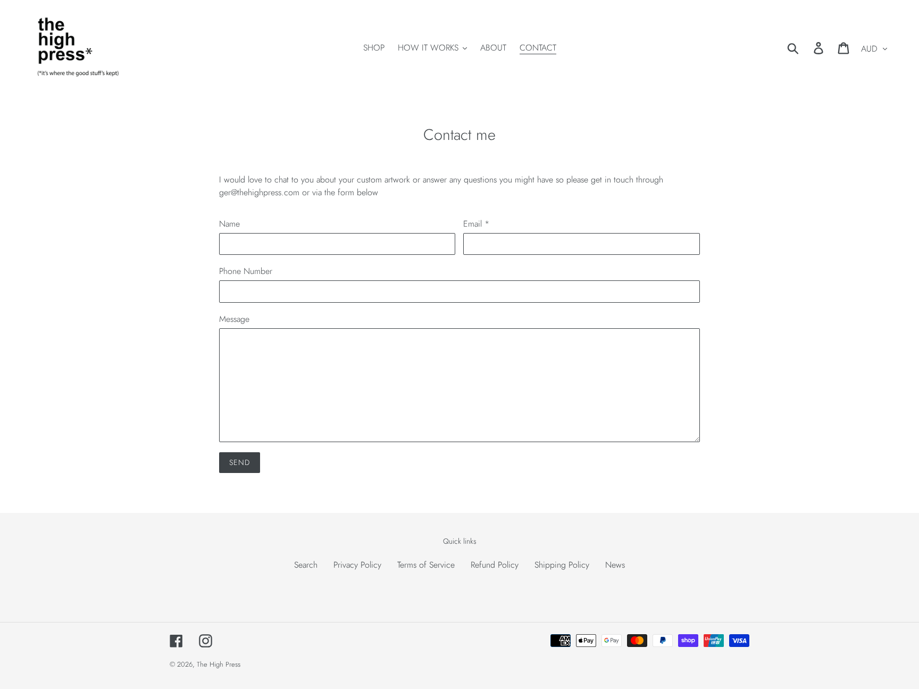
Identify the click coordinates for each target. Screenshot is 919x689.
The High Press (218, 664)
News (615, 565)
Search (306, 565)
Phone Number (245, 271)
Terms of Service (426, 565)
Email (476, 224)
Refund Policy (495, 565)
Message (234, 319)
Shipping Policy (561, 565)
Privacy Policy (357, 565)
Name (229, 224)
